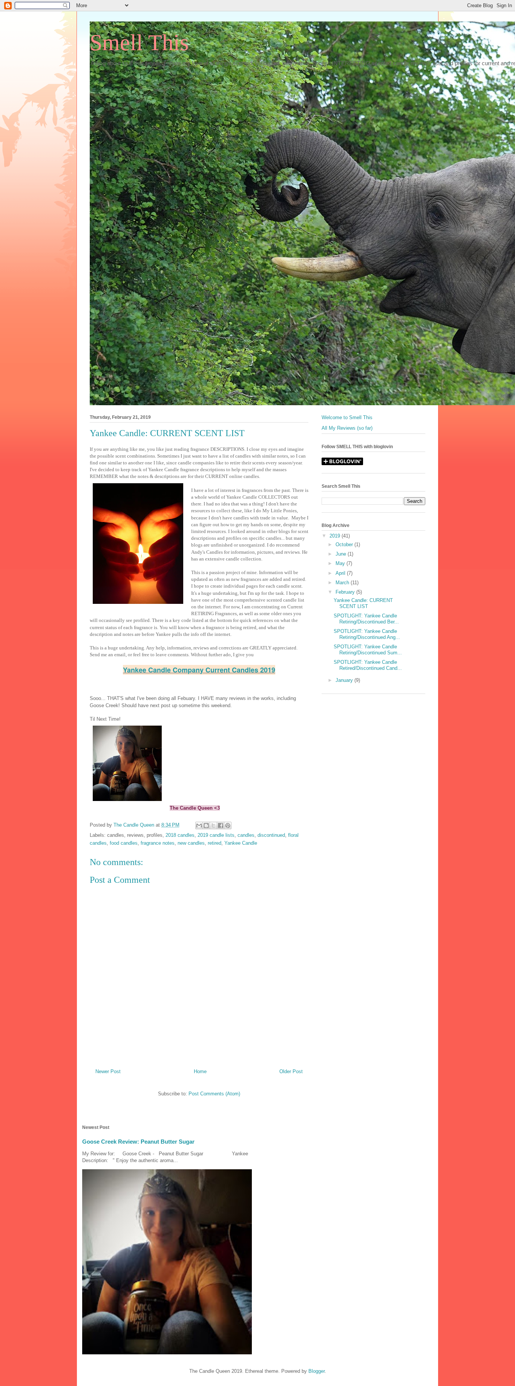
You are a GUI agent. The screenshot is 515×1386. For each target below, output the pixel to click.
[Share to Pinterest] (227, 825)
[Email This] (199, 825)
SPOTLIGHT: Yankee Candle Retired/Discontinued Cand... (368, 665)
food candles (124, 843)
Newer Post (108, 1071)
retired (214, 843)
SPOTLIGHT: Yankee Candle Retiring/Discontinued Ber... (366, 619)
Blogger (316, 1371)
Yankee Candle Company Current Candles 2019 (199, 670)
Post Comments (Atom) (214, 1094)
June (342, 554)
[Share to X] (213, 825)
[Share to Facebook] (220, 825)
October (345, 544)
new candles (191, 843)
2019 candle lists (216, 835)
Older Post (291, 1071)
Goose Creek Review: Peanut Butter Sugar (138, 1141)
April (341, 573)
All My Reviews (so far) (347, 428)
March (343, 582)
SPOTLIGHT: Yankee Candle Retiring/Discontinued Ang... (367, 634)
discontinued (271, 835)
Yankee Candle (240, 843)
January (345, 680)
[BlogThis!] (206, 825)
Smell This (139, 42)
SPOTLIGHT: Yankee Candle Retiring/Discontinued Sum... (368, 649)
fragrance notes (158, 843)
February (346, 592)
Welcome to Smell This (347, 417)
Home (200, 1071)
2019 (336, 536)
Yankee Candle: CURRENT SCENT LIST (363, 603)
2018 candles (180, 835)
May (341, 563)
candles (246, 835)
